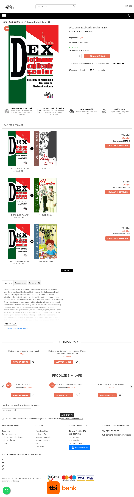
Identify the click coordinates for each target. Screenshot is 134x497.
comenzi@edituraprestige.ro (118, 434)
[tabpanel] (33, 64)
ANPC (37, 443)
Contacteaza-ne (81, 448)
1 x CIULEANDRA (45, 215)
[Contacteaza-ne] (129, 15)
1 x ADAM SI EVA (45, 168)
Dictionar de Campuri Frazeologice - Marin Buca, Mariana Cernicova (67, 352)
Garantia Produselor (43, 437)
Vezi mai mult (67, 271)
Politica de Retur (41, 434)
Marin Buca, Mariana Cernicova (81, 31)
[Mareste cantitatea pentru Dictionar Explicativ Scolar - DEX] (80, 56)
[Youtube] (3, 463)
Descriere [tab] (8, 283)
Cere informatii (98, 70)
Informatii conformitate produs (16, 328)
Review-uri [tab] (34, 283)
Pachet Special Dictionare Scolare (67, 384)
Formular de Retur (42, 440)
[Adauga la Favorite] (33, 362)
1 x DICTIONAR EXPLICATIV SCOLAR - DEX (19, 169)
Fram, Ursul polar (23, 384)
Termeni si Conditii (9, 434)
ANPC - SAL (39, 446)
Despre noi (6, 431)
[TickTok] (3, 466)
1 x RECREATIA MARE (45, 261)
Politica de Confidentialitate (72, 418)
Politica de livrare (8, 440)
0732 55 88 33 (112, 431)
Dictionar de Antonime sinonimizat (23, 351)
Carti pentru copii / (17, 22)
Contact (5, 443)
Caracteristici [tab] (20, 283)
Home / (5, 22)
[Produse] (4, 16)
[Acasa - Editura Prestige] (15, 6)
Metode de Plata (41, 431)
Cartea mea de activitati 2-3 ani (110, 384)
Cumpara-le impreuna (117, 145)
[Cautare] (73, 6)
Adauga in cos (97, 56)
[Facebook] (3, 459)
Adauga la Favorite (78, 70)
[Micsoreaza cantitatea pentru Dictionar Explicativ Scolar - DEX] (71, 56)
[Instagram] (3, 469)
